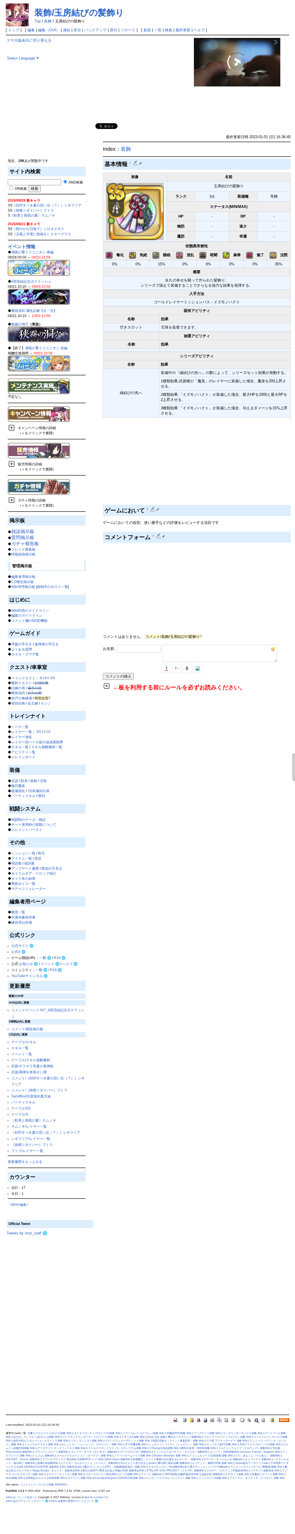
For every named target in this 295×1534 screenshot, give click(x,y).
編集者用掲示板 (23, 576)
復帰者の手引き (47, 644)
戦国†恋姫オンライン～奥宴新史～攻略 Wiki (178, 1440)
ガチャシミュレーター (28, 888)
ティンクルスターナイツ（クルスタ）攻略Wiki (180, 1451)
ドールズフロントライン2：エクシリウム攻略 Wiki (118, 1448)
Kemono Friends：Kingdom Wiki (260, 1451)
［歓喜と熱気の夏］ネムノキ (32, 215)
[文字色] (166, 668)
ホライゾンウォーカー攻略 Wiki (64, 1474)
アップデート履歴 (25, 868)
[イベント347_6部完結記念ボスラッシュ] (39, 296)
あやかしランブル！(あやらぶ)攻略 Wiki (36, 1436)
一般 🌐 (45, 958)
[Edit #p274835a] (153, 509)
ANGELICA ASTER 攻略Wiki (42, 1466)
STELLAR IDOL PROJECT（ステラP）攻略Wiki (175, 1470)
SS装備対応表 (39, 791)
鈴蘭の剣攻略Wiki (47, 1463)
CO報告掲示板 (22, 582)
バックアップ (95, 30)
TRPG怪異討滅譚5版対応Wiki (181, 1474)
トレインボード (23, 757)
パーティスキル (23, 796)
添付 (113, 30)
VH (52, 678)
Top (38, 21)
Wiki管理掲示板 (23, 586)
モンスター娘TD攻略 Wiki (222, 1444)
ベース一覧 (20, 727)
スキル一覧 (20, 747)
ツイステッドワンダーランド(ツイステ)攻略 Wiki (90, 1436)
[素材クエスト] (39, 334)
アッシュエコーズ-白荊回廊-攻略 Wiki (211, 1455)
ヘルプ (199, 30)
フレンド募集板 (23, 549)
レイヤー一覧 (21, 732)
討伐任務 (41, 683)
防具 (24, 781)
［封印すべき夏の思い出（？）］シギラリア (47, 205)
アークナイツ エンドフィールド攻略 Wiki (61, 1448)
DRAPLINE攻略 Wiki (131, 1478)
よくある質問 (21, 649)
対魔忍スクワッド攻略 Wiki (268, 1474)
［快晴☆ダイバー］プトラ (33, 210)
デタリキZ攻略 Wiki (133, 1436)
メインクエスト (23, 678)
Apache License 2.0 (96, 1497)
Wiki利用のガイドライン (30, 610)
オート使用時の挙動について (33, 824)
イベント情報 (21, 246)
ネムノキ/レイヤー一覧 (29, 1126)
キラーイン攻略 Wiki (80, 1478)
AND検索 (75, 182)
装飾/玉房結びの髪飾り (79, 12)
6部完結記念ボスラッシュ (31, 281)
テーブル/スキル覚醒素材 (30, 1060)
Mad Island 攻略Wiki (118, 1459)
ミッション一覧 (23, 853)
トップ (13, 30)
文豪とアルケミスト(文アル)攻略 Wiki (50, 1433)
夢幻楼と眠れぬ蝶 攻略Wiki (174, 1463)
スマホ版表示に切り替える (29, 40)
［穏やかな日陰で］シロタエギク (38, 229)
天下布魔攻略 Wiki (136, 1444)
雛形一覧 (18, 912)
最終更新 (182, 30)
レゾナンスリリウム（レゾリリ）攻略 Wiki (171, 1478)
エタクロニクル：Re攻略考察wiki (168, 1466)
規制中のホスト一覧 (52, 586)
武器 (14, 781)
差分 (77, 30)
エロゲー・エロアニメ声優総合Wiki (227, 1470)
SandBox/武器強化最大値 (31, 1096)
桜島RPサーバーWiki (91, 1459)
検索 (168, 30)
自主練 (33, 703)
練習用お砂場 (21, 922)
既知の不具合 (51, 868)
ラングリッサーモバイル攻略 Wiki (243, 1433)
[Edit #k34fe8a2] (136, 163)
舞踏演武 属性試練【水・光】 (34, 310)
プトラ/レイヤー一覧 (27, 1151)
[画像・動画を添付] (197, 668)
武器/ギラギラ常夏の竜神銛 (32, 1066)
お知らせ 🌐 (28, 964)
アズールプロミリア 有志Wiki (59, 1459)
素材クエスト (21, 683)
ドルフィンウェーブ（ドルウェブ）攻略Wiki (244, 1448)
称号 (41, 853)
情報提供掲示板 (23, 554)
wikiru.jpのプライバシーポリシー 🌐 (27, 1501)
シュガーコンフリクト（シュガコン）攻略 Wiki (176, 1444)
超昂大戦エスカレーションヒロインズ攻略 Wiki (41, 1440)
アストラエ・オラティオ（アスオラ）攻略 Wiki (257, 1478)
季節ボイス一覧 (23, 883)
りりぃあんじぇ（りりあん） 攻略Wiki (257, 1455)
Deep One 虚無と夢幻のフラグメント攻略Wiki (174, 1436)
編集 (31, 30)
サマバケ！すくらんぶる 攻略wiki (223, 1459)
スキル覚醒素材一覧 (46, 747)
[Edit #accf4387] (159, 536)
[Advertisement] (50, 118)
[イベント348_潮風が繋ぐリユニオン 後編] (39, 267)
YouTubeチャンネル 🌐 (29, 976)
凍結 (66, 30)
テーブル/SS (21, 1108)
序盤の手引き (21, 644)
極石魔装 (18, 786)
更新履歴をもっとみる (25, 1161)
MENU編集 (19, 1204)
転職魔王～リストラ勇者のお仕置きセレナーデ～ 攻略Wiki (167, 1459)
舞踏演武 (18, 693)
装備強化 (18, 791)
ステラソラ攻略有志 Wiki (265, 1470)
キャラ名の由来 (23, 878)
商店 (38, 858)
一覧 (158, 30)
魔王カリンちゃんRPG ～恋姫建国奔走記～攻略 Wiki (115, 1466)
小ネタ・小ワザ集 (25, 654)
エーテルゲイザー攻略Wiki (135, 1451)
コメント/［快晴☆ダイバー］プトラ (39, 1090)
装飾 (48, 21)
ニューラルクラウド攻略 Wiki (41, 1444)
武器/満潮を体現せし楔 (29, 1072)
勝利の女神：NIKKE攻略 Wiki (198, 1448)
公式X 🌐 (18, 952)
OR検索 (20, 188)
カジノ (46, 703)
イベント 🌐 (50, 964)
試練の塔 (18, 688)
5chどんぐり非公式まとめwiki (138, 1463)
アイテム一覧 (21, 858)
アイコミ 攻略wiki (151, 1474)
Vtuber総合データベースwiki (251, 1463)
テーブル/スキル (23, 1042)
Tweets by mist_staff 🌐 (27, 1233)
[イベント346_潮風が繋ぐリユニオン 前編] (39, 363)
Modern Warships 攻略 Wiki (170, 1455)
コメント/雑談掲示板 (27, 1029)
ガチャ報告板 (25, 543)
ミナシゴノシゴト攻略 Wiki (87, 1440)
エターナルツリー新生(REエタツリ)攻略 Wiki (112, 1474)
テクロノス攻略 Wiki (237, 1474)
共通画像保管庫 (23, 917)
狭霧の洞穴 (20, 324)
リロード (127, 30)
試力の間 (34, 693)
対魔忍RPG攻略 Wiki (179, 1433)
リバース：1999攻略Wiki (224, 1451)
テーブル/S (19, 1114)
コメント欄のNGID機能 (29, 620)
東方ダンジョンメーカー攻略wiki (209, 1466)
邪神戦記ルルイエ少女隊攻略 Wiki (45, 1478)
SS (38, 732)
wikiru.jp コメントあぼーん (21, 1497)
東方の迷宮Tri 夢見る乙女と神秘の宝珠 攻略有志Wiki (113, 1470)
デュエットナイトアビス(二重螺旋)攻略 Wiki (256, 1466)
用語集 (16, 863)
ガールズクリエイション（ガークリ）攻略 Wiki (84, 1455)
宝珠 (43, 781)
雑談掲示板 (22, 531)
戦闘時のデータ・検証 (28, 819)
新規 (147, 30)
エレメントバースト (26, 829)
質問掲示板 (22, 537)
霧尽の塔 (34, 688)
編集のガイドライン (26, 615)
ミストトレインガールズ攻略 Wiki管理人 (44, 1484)
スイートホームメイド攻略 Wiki (132, 1455)
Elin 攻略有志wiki (72, 1466)
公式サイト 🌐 (22, 946)
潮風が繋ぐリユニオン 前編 (46, 348)
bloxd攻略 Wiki (14, 1478)
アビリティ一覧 (23, 752)
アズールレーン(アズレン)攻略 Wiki (143, 1433)
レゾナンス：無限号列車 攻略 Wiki (212, 1463)
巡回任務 (18, 703)
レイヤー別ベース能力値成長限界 (37, 742)
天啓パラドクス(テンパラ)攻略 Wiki (260, 1444)
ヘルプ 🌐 (70, 964)
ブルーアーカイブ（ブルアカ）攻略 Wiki (227, 1436)
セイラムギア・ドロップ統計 (33, 873)
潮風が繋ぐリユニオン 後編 (32, 252)
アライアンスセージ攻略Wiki (52, 1451)
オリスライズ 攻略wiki (258, 1459)
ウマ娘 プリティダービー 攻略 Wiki (227, 1440)
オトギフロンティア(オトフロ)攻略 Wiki (97, 1433)
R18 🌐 (60, 958)
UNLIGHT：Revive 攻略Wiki (23, 1459)
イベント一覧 (21, 1054)
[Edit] (140, 163)
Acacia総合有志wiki (105, 1478)
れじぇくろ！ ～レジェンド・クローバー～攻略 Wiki (92, 1444)
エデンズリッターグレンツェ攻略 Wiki (127, 1440)
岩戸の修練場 (21, 698)
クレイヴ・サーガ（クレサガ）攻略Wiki (94, 1451)
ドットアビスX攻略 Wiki (213, 1478)
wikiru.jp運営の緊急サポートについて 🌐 (74, 1501)
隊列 (41, 796)
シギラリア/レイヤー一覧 (30, 1139)
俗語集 (29, 863)
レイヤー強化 (21, 737)
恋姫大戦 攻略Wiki (212, 1474)
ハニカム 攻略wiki (43, 1455)
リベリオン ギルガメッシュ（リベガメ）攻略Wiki (89, 1463)
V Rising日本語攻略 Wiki (164, 1448)
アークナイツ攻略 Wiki (207, 1433)
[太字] (187, 668)
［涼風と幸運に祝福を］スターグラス (41, 234)
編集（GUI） (49, 30)
